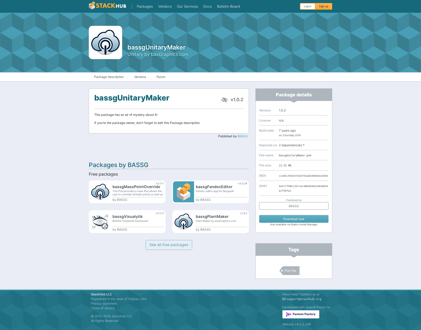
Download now (293, 219)
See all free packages (168, 244)
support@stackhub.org (303, 299)
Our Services (187, 6)
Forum (161, 77)
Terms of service (103, 308)
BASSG (243, 136)
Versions (140, 77)
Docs (207, 6)
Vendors (165, 6)
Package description (109, 77)
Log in (307, 6)
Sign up (323, 6)
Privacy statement (104, 303)
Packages (145, 6)
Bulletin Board (228, 6)
